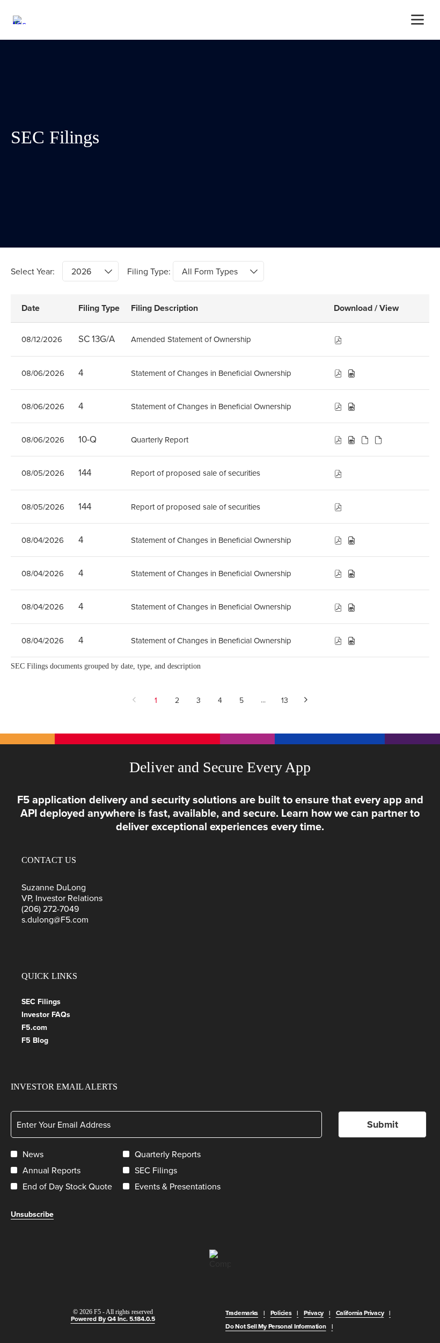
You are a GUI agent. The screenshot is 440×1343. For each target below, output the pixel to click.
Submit (382, 1124)
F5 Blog (48, 1040)
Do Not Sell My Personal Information (275, 1326)
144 (84, 472)
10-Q (87, 439)
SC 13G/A (96, 338)
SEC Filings (54, 1001)
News (33, 1154)
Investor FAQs (59, 1014)
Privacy (314, 1313)
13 (284, 700)
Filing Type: (149, 271)
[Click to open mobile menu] (417, 20)
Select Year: (33, 271)
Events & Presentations (178, 1186)
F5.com (47, 1027)
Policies (281, 1313)
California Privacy (360, 1313)
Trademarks (241, 1313)
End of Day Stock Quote (67, 1186)
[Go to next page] (306, 700)
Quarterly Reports (168, 1154)
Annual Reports (51, 1170)
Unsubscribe (32, 1214)
